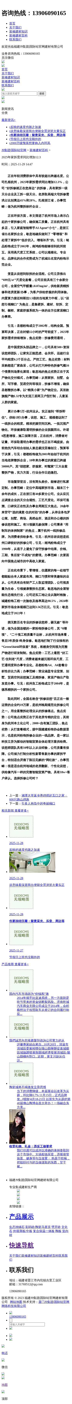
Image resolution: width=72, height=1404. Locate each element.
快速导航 (21, 1245)
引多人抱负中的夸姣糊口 (38, 803)
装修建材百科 (18, 35)
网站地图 (16, 1301)
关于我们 (15, 27)
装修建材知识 (18, 31)
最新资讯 (9, 120)
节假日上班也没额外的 (25, 139)
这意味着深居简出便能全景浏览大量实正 (37, 131)
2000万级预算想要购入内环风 (29, 143)
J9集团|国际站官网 (14, 150)
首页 (12, 23)
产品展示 (21, 1216)
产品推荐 (15, 964)
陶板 (58, 1231)
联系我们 (15, 39)
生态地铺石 (17, 1227)
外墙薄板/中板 (22, 1231)
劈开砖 (56, 1227)
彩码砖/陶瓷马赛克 (38, 1227)
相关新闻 (15, 810)
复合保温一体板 (44, 1231)
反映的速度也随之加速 (25, 127)
